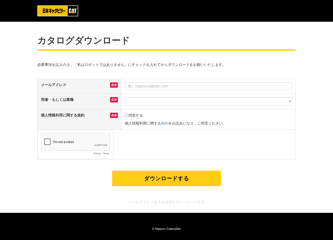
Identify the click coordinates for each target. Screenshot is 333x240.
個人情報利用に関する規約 (62, 115)
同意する (135, 115)
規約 (164, 123)
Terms (106, 153)
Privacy (97, 153)
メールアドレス (53, 85)
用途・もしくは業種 (57, 99)
